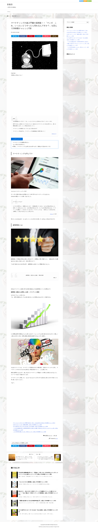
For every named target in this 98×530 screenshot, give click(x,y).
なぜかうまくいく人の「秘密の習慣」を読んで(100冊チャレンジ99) (27, 424)
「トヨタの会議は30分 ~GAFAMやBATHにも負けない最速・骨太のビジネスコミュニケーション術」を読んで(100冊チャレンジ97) (78, 43)
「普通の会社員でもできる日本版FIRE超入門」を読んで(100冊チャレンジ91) (37, 500)
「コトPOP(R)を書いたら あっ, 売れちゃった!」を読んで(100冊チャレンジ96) (29, 431)
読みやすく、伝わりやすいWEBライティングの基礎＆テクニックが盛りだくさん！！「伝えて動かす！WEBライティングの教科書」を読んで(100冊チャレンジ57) (38, 493)
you (57, 438)
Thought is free (56, 526)
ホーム (9, 16)
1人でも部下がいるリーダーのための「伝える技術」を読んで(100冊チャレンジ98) (30, 426)
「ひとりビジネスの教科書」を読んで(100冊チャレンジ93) (33, 482)
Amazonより (54, 133)
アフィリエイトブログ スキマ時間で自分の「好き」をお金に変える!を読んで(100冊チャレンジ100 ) (34, 422)
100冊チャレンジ (17, 16)
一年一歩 (55, 435)
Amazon (51, 214)
